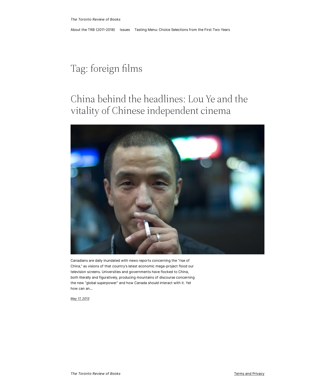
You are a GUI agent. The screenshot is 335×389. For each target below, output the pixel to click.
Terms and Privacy (249, 374)
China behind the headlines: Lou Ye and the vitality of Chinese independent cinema (159, 104)
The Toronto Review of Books (95, 19)
